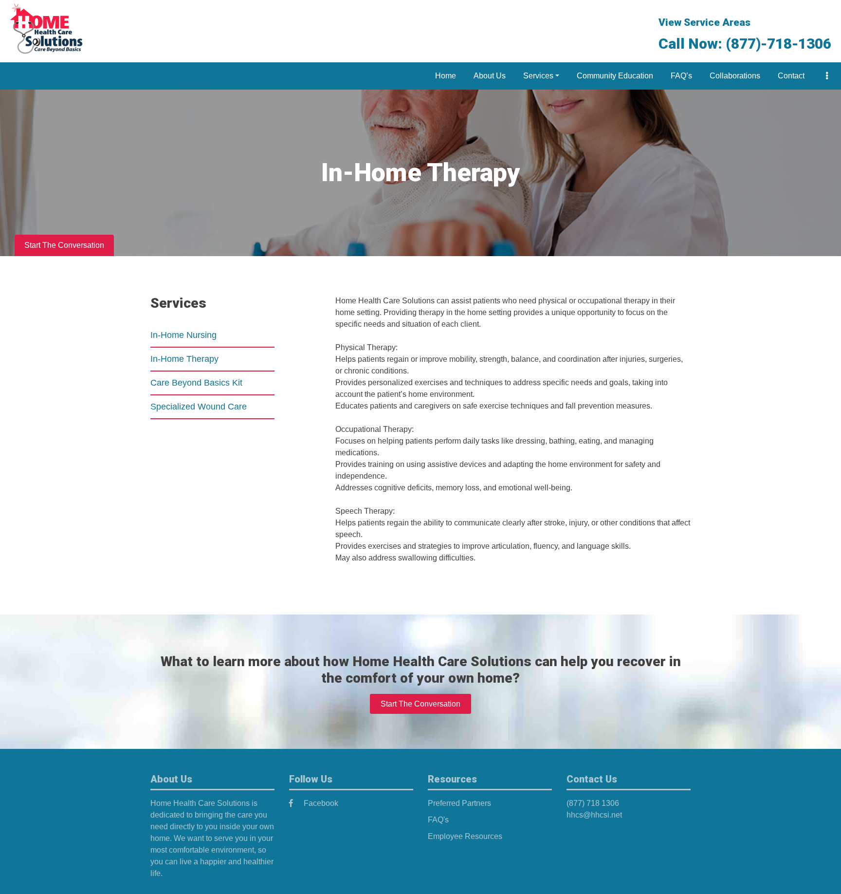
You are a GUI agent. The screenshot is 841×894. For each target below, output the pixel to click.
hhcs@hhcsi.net (594, 815)
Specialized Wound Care (198, 406)
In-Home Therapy (184, 359)
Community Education (615, 76)
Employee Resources (465, 836)
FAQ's (438, 820)
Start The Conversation (64, 245)
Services (538, 76)
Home (445, 76)
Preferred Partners (459, 803)
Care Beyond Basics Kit (196, 383)
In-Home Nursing (183, 335)
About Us (490, 76)
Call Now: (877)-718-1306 (744, 43)
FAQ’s (681, 76)
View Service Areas (704, 22)
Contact (791, 76)
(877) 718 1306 (593, 803)
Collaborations (735, 76)
